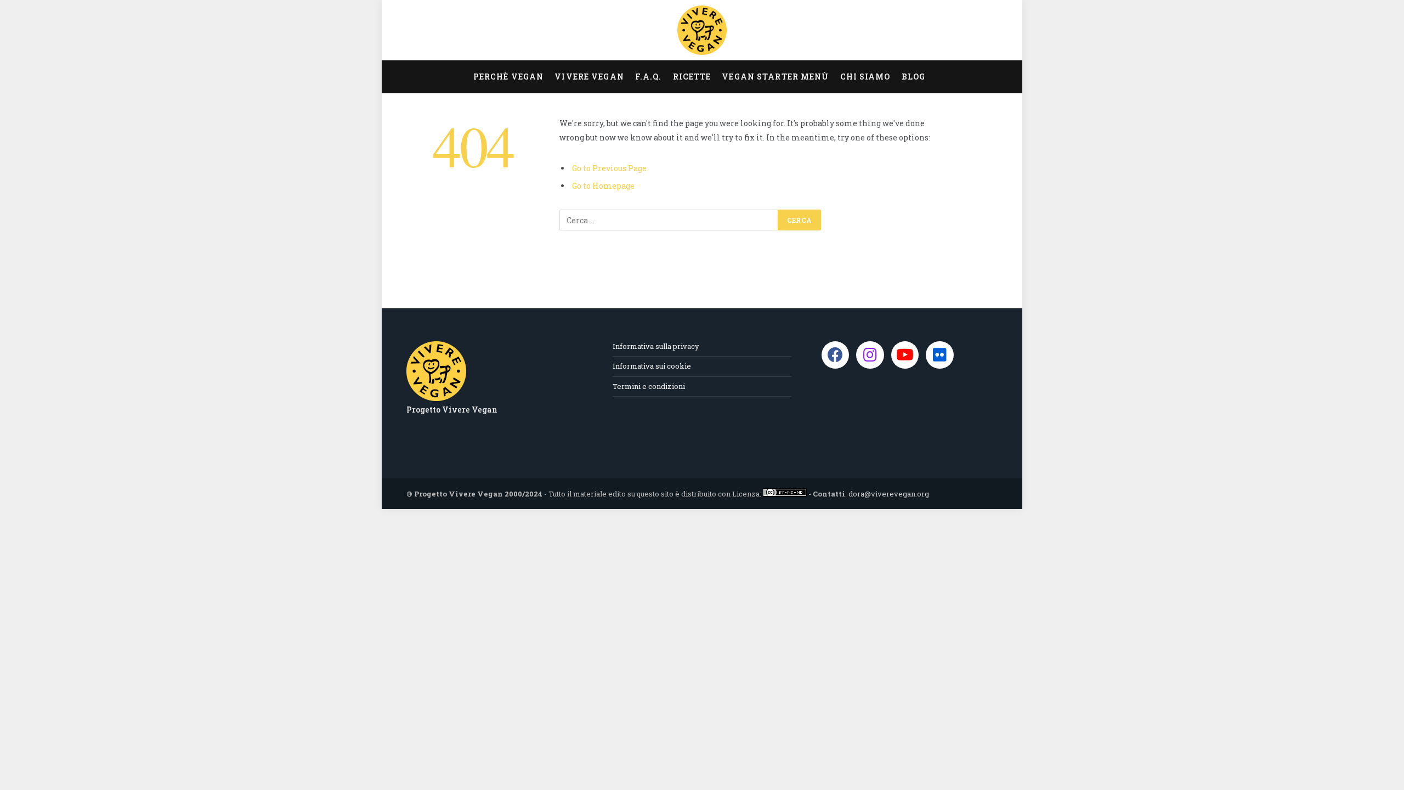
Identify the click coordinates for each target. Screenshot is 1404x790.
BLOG (913, 76)
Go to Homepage (603, 185)
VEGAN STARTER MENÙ (775, 76)
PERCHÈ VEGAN (508, 76)
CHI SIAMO (865, 76)
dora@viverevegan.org (888, 494)
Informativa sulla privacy (656, 346)
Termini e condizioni (649, 386)
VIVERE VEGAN (589, 76)
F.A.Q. (648, 76)
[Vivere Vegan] (702, 30)
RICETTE (692, 76)
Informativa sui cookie (652, 366)
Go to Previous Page (609, 168)
